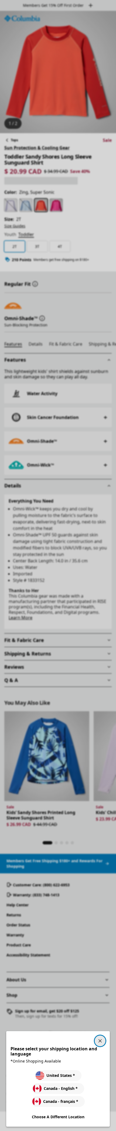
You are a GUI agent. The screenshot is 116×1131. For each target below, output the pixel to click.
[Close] (100, 1040)
